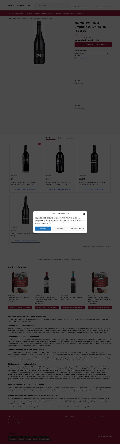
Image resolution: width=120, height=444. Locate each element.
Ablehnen (60, 228)
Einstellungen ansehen (77, 228)
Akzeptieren (43, 228)
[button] (84, 214)
